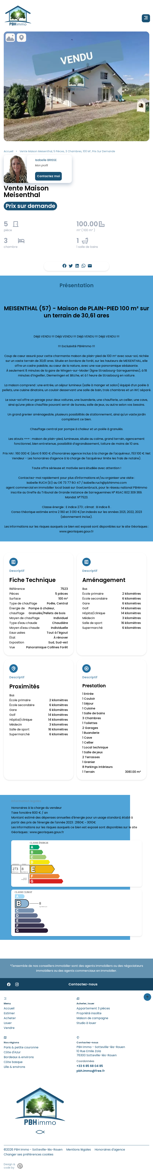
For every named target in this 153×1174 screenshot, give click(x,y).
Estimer (9, 1013)
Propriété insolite (89, 1013)
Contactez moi (48, 176)
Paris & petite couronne (21, 1047)
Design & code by (9, 1166)
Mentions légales (78, 1149)
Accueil (8, 151)
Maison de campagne (92, 1018)
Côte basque (13, 1062)
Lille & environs (14, 1067)
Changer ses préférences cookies (28, 1154)
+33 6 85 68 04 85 (89, 1066)
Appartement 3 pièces (93, 1008)
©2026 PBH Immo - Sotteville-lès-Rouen (33, 1149)
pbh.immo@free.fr (90, 1071)
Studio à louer (86, 1023)
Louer (8, 1023)
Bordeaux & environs (19, 1057)
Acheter (10, 1018)
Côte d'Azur (12, 1052)
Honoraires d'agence (110, 1149)
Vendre (9, 1028)
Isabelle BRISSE (46, 160)
